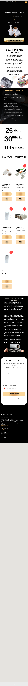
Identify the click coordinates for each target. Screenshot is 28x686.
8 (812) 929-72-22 (4, 425)
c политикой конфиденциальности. (14, 400)
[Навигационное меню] (26, 2)
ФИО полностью (6, 371)
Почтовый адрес (6, 378)
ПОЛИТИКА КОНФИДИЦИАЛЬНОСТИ (9, 439)
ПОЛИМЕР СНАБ (9, 1)
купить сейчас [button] (14, 40)
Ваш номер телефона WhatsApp (9, 385)
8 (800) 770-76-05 (4, 427)
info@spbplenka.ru (5, 429)
